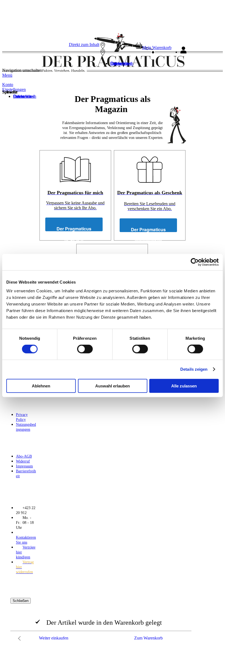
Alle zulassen (184, 385)
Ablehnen (41, 385)
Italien (115, 63)
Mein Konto (198, 52)
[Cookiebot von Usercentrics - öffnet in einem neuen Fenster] (195, 262)
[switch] (85, 349)
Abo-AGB (24, 456)
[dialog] (112, 620)
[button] (116, 54)
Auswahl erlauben (112, 385)
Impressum (24, 466)
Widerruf (23, 461)
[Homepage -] (108, 70)
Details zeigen (193, 369)
